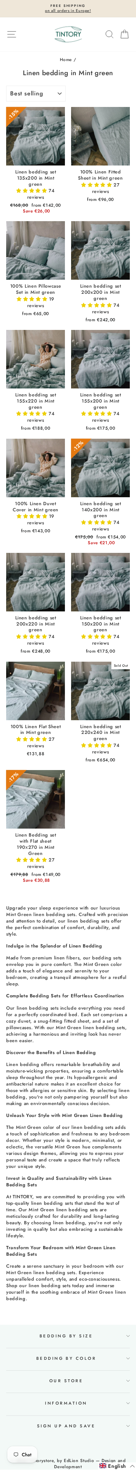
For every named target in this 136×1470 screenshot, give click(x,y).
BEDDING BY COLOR (66, 1358)
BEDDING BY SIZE (66, 1336)
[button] (32, 190)
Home (66, 59)
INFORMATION (66, 1403)
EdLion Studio (79, 1460)
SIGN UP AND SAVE (66, 1426)
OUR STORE (66, 1381)
